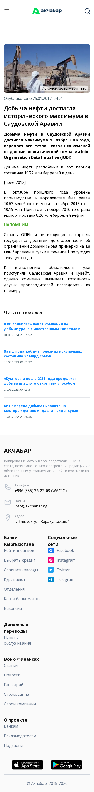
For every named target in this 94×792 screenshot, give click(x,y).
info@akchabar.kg (30, 506)
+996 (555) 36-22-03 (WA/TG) (40, 490)
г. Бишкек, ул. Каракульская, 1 (42, 521)
